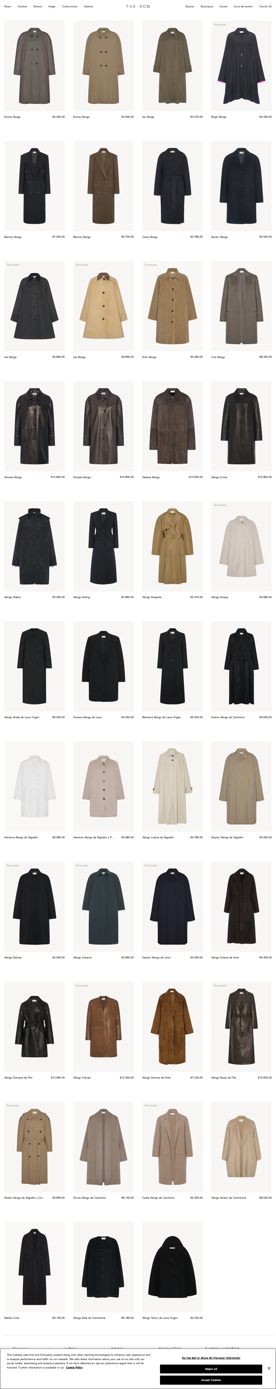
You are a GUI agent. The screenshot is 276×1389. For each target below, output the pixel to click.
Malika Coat (11, 1317)
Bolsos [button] (38, 6)
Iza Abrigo (148, 116)
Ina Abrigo (10, 357)
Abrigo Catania (82, 957)
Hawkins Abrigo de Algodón (21, 837)
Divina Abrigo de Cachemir (89, 1197)
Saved (223, 7)
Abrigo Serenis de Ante (156, 1077)
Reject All (211, 1369)
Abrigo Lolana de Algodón (158, 837)
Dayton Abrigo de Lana (156, 957)
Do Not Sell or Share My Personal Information (211, 1358)
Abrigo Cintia (219, 477)
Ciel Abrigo (218, 357)
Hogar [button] (52, 6)
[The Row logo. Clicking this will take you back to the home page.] (138, 6)
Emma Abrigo (12, 116)
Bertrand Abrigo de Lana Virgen (161, 717)
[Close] (269, 1368)
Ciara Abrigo (150, 237)
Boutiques (207, 6)
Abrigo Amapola (152, 597)
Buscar (190, 6)
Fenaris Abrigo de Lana (87, 717)
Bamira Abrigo (13, 237)
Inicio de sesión (243, 6)
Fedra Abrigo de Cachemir (158, 1197)
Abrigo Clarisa (82, 1077)
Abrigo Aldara (12, 597)
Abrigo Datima (13, 957)
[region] (138, 1368)
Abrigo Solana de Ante (225, 957)
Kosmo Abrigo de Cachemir (228, 717)
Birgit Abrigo (218, 116)
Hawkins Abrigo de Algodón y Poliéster (94, 837)
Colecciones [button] (69, 6)
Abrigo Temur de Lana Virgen (160, 1317)
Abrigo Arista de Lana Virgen (21, 717)
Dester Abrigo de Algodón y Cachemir (25, 1197)
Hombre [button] (22, 6)
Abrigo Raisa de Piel (223, 1077)
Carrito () (265, 6)
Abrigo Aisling (81, 597)
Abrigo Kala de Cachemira (89, 1317)
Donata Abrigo (13, 477)
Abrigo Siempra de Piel (18, 1077)
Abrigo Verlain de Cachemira (228, 1197)
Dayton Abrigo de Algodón (227, 837)
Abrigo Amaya (219, 597)
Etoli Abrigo (149, 357)
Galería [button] (88, 6)
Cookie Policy (74, 1367)
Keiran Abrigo (219, 237)
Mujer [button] (7, 6)
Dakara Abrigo (151, 477)
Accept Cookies (211, 1380)
